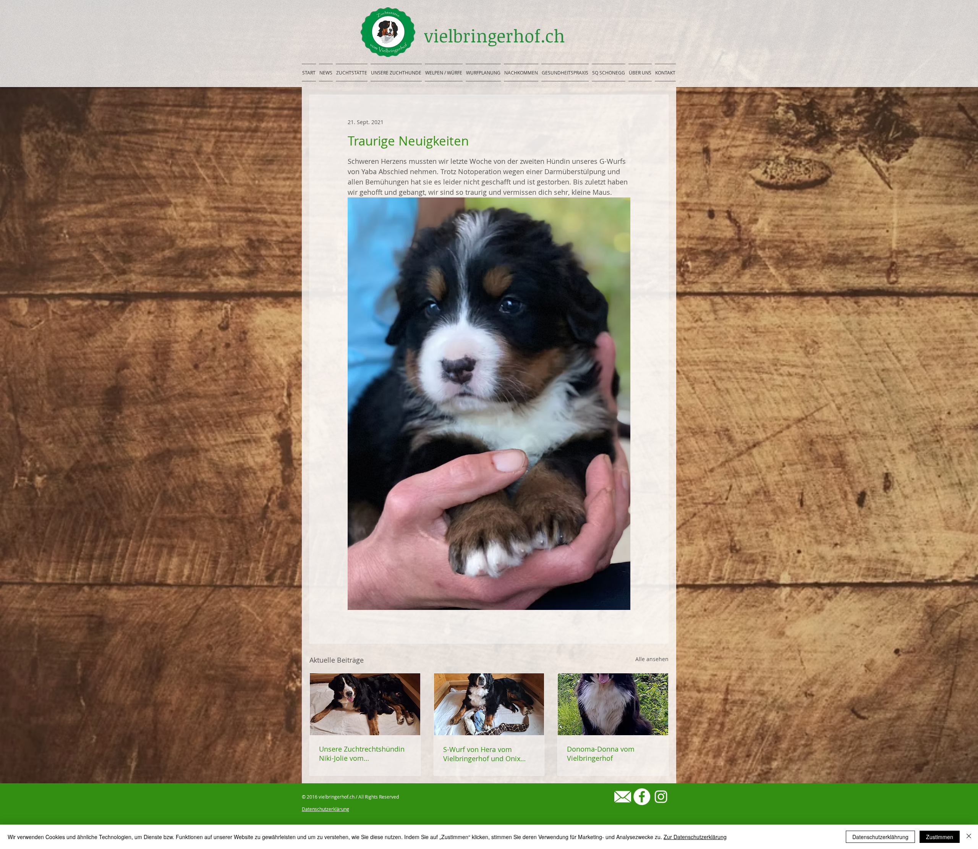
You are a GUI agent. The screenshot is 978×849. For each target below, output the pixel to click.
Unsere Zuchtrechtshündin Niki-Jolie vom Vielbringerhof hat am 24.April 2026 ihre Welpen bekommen (362, 753)
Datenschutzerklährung (880, 837)
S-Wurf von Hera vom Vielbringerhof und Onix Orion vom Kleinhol (481, 754)
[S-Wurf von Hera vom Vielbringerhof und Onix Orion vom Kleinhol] (489, 704)
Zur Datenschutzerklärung (695, 837)
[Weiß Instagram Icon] (661, 796)
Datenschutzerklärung (325, 809)
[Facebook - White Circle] (641, 796)
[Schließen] (968, 837)
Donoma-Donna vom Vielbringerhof (601, 753)
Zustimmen (939, 837)
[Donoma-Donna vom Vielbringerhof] (613, 704)
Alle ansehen (652, 659)
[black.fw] (622, 796)
